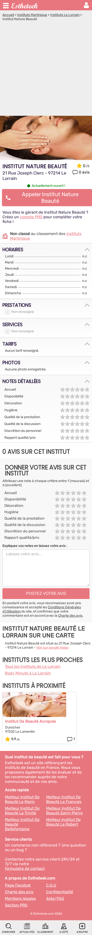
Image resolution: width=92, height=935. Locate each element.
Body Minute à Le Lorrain (28, 673)
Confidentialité (59, 892)
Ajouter (82, 932)
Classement (45, 932)
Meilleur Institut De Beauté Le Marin (22, 799)
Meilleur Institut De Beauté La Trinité (22, 810)
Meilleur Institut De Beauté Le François (63, 799)
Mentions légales (20, 898)
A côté (63, 932)
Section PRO (16, 905)
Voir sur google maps (52, 647)
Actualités (26, 932)
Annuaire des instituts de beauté (24, 5)
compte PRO (31, 217)
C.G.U (51, 885)
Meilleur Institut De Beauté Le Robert (63, 822)
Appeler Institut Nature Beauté (50, 197)
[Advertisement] (46, 70)
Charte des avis (70, 616)
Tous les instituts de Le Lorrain (33, 666)
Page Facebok (18, 885)
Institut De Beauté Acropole (30, 721)
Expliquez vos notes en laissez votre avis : (34, 546)
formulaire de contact (25, 868)
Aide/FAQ (55, 898)
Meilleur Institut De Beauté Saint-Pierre (64, 810)
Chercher (8, 932)
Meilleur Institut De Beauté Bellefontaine (22, 824)
